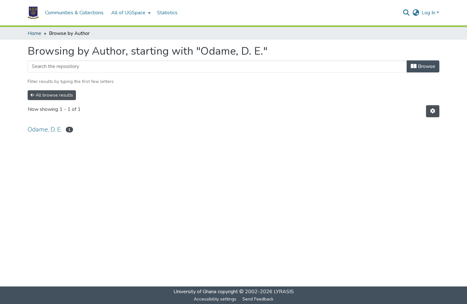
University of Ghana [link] (194, 291)
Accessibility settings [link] (215, 299)
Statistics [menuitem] (167, 12)
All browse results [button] (53, 95)
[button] (33, 12)
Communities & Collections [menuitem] (74, 12)
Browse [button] (425, 66)
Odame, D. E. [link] (45, 129)
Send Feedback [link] (258, 299)
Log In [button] (429, 12)
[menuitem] (130, 12)
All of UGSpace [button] (128, 12)
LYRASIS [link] (284, 291)
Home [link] (34, 33)
